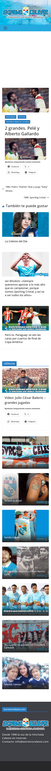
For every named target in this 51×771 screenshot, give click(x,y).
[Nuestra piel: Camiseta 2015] (25, 599)
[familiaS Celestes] (25, 673)
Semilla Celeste (12, 537)
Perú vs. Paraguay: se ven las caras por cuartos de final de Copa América (23, 338)
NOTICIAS (22, 117)
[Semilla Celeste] (25, 526)
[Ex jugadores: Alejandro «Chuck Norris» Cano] (25, 563)
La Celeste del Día (16, 241)
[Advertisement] (25, 58)
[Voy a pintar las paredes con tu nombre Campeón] (25, 636)
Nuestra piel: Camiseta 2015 (18, 611)
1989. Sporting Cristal (35, 197)
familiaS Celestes (13, 684)
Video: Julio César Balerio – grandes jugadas (25, 400)
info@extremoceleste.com (32, 742)
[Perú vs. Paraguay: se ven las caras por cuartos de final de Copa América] (25, 307)
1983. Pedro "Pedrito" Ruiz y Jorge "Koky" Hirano (26, 188)
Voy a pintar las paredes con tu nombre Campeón (24, 646)
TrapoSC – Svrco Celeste (16, 464)
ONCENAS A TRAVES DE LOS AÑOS (17, 122)
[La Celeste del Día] (25, 214)
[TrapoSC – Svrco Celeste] (25, 452)
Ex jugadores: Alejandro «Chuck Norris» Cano (24, 573)
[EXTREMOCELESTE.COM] (25, 716)
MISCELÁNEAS (10, 117)
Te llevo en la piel (13, 500)
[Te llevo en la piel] (25, 489)
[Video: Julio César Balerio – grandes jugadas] (25, 380)
